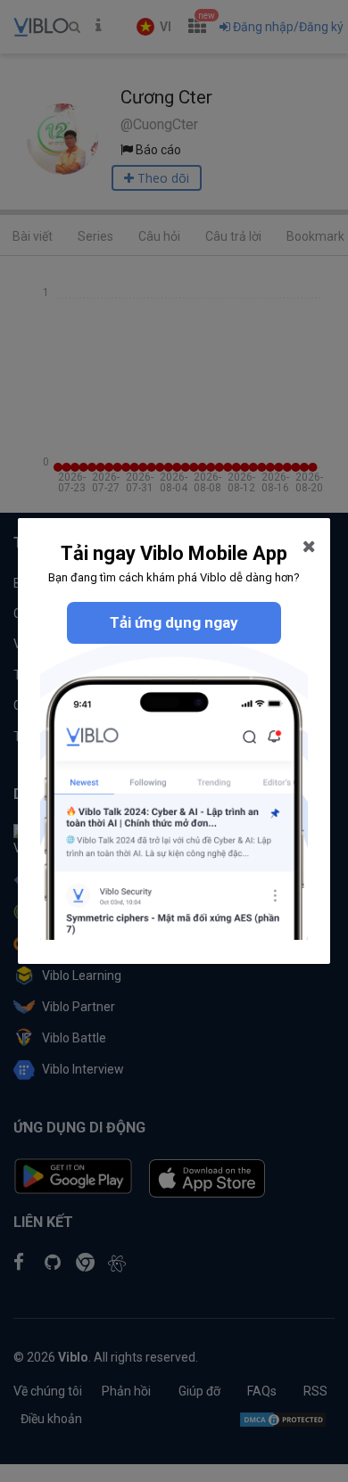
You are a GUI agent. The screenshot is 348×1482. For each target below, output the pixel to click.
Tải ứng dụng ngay (174, 622)
